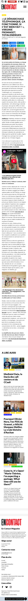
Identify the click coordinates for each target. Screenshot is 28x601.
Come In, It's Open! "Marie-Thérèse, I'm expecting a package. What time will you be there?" (14, 477)
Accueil (3, 560)
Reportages (7, 466)
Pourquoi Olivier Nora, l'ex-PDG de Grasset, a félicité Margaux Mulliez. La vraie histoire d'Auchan (13, 426)
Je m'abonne (12, 1)
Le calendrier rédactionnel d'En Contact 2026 (12, 576)
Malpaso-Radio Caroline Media (9, 594)
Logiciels (18, 369)
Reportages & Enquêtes (7, 564)
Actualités (7, 413)
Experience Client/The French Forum (10, 591)
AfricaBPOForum (5, 593)
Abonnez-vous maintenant (14, 599)
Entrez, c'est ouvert (17, 466)
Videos (4, 15)
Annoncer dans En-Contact (8, 578)
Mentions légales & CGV (7, 580)
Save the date (7, 414)
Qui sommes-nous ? (6, 574)
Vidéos (3, 569)
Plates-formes (4, 566)
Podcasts (3, 567)
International (12, 464)
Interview (11, 369)
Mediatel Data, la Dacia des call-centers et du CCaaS (13, 378)
